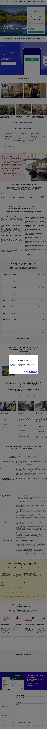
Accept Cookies (33, 371)
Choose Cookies (25, 371)
